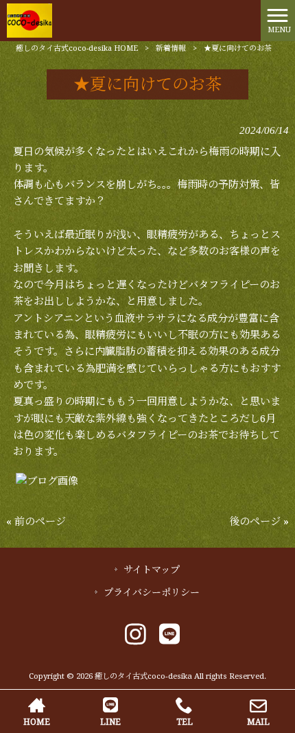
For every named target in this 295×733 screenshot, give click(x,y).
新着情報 (171, 48)
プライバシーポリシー (152, 592)
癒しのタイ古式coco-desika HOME (77, 48)
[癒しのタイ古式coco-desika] (29, 20)
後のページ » (259, 521)
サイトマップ (151, 569)
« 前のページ (36, 521)
